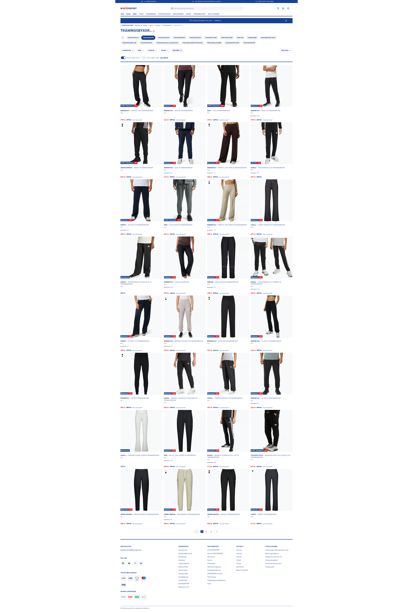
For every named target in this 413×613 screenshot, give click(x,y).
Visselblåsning (183, 577)
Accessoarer (252, 37)
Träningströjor (195, 37)
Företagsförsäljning (213, 570)
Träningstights (133, 37)
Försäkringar (182, 580)
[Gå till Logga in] (283, 8)
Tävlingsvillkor (183, 573)
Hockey (238, 563)
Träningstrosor (249, 43)
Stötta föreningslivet (214, 567)
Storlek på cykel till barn (273, 563)
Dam (122, 14)
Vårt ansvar (211, 557)
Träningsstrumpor (232, 43)
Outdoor (239, 557)
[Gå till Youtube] (129, 563)
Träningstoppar (146, 43)
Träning (157, 25)
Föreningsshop (199, 14)
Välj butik (164, 58)
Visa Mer (176, 50)
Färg (139, 50)
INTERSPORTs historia (214, 573)
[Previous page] (196, 531)
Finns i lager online (133, 58)
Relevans (285, 50)
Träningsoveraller (129, 43)
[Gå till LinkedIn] (142, 563)
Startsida (137, 25)
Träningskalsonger (214, 43)
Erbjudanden (178, 14)
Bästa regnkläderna (271, 553)
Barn (128, 14)
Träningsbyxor (148, 37)
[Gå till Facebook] (136, 563)
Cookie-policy (182, 570)
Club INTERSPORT (213, 550)
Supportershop (164, 14)
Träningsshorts (179, 37)
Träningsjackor (163, 37)
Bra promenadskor (271, 560)
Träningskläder (127, 25)
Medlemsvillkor (183, 567)
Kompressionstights (268, 37)
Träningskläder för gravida (192, 43)
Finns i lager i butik (152, 58)
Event (209, 583)
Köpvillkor (181, 560)
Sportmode (240, 567)
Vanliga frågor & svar (185, 553)
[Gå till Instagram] (123, 563)
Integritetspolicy (183, 563)
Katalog (145, 25)
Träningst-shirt (211, 37)
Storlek (151, 50)
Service (209, 560)
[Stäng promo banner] (286, 20)
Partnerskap (211, 577)
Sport (141, 14)
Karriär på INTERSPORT (215, 553)
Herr (135, 14)
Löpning (239, 553)
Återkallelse (182, 557)
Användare (126, 50)
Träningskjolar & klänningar (167, 43)
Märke (163, 50)
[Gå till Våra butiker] (278, 8)
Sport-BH (240, 37)
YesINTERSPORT (183, 583)
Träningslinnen (227, 37)
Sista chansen (213, 14)
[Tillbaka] (123, 38)
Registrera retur (183, 587)
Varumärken (151, 14)
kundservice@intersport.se (130, 550)
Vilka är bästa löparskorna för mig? (276, 550)
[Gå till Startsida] (128, 8)
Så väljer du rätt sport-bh (273, 557)
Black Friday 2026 (242, 570)
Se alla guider (269, 567)
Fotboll (238, 560)
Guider (188, 14)
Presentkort (211, 563)
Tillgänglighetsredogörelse (216, 580)
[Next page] (216, 531)
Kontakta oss (182, 550)
